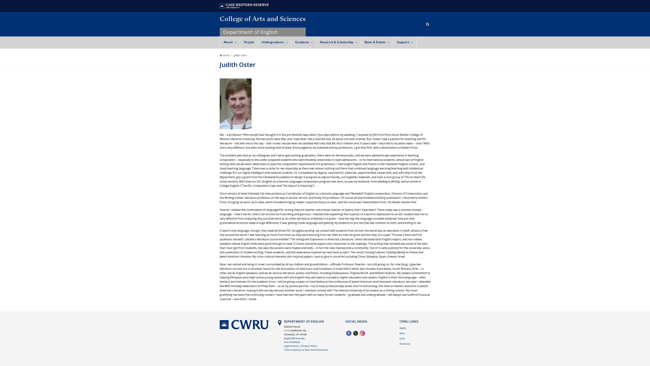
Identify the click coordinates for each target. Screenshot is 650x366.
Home (226, 55)
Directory (404, 343)
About (228, 42)
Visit (402, 338)
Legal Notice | (292, 346)
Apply (402, 328)
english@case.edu (294, 338)
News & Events (375, 42)
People (249, 42)
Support (403, 42)
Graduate (302, 42)
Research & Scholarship (336, 42)
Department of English (250, 31)
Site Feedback (292, 342)
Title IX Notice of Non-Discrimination (306, 349)
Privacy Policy (309, 346)
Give (401, 333)
